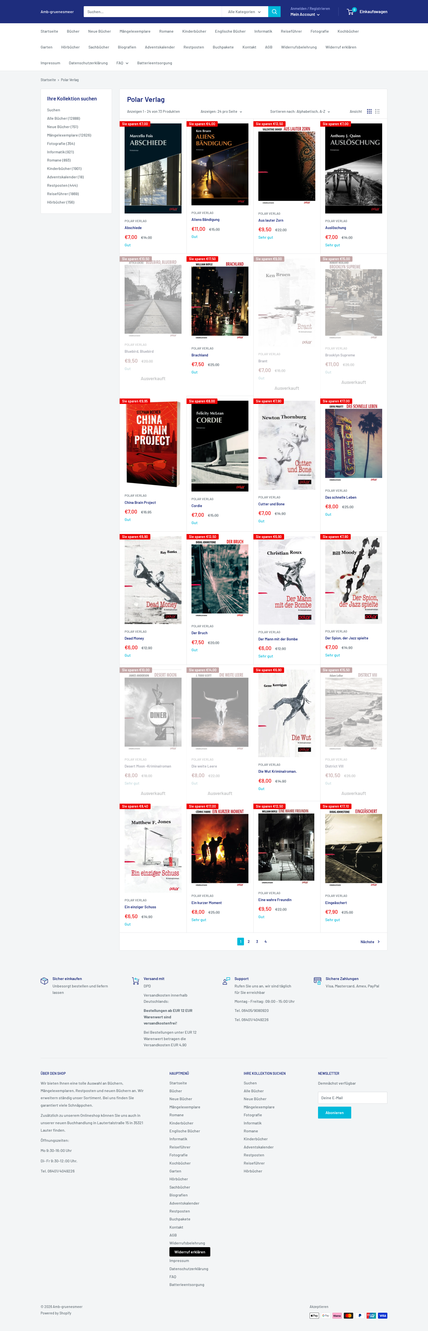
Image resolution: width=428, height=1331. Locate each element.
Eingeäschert (336, 902)
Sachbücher (98, 47)
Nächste (367, 941)
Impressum (50, 62)
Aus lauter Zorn (270, 220)
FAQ (119, 62)
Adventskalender (160, 47)
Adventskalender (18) (65, 176)
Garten (47, 47)
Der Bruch (199, 632)
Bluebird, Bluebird (139, 351)
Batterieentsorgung (154, 62)
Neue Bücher (99, 31)
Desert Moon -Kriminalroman (148, 766)
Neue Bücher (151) (62, 126)
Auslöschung (335, 227)
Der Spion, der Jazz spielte (346, 638)
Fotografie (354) (61, 143)
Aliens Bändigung (205, 219)
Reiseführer (291, 31)
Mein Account (303, 14)
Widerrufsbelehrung (299, 47)
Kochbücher (348, 31)
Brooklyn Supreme (340, 355)
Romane (166, 31)
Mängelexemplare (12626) (69, 135)
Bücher (73, 31)
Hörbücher (70, 47)
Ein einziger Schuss (140, 907)
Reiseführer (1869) (63, 193)
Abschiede (133, 227)
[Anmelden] (274, 11)
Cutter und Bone (271, 504)
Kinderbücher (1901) (64, 168)
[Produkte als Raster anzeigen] (369, 111)
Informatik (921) (60, 151)
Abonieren (334, 1112)
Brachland (199, 355)
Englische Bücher (230, 31)
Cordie (196, 505)
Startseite (49, 31)
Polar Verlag (136, 221)
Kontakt (249, 47)
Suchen (53, 109)
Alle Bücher (254, 1090)
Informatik (263, 31)
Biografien (127, 47)
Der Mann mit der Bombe (278, 639)
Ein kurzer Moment (206, 902)
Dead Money (134, 638)
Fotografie (320, 31)
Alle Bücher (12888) (63, 118)
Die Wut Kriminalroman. (277, 771)
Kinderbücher (194, 31)
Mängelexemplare (135, 31)
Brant (263, 361)
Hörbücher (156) (60, 202)
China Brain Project (140, 502)
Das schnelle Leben (340, 497)
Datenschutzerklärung (88, 62)
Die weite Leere (204, 766)
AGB (268, 47)
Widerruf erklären (340, 47)
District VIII (334, 766)
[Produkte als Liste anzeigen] (377, 111)
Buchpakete (223, 47)
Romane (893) (59, 160)
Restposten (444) (62, 185)
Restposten (194, 47)
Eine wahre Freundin (275, 899)
